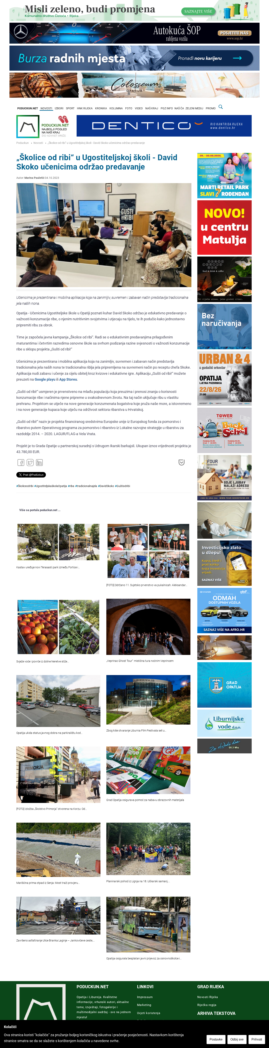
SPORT (70, 108)
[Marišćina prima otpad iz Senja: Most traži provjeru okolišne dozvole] (58, 850)
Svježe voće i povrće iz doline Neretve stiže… (42, 661)
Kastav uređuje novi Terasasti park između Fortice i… (48, 567)
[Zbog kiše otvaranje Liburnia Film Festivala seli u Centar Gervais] (148, 700)
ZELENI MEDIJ (194, 108)
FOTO (128, 108)
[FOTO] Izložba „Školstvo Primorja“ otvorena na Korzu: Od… (51, 809)
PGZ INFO (167, 108)
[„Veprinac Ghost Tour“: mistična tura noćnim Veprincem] (148, 627)
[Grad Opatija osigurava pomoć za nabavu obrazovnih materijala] (148, 770)
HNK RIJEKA (85, 108)
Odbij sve (237, 1039)
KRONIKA (101, 108)
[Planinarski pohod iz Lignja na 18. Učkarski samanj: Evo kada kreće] (148, 849)
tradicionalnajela (87, 486)
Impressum (145, 997)
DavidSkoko (107, 486)
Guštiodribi (123, 486)
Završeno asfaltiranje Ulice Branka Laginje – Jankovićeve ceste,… (55, 940)
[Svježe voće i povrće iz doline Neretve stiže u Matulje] (58, 627)
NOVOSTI (46, 108)
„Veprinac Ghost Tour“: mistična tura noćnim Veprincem (139, 661)
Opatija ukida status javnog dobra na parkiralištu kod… (49, 733)
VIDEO (139, 108)
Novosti (38, 143)
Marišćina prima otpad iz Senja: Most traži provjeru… (48, 883)
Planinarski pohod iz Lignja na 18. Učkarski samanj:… (138, 881)
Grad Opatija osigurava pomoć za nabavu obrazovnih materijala (145, 800)
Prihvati (256, 1039)
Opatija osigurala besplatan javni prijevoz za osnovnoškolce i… (144, 958)
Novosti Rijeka (207, 997)
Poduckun (22, 143)
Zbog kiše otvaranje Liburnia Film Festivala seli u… (136, 730)
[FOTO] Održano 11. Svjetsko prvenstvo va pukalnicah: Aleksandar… (146, 585)
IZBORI (59, 108)
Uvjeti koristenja (148, 1013)
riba (72, 486)
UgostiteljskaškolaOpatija (51, 486)
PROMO (211, 108)
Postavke (216, 1039)
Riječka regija (206, 1005)
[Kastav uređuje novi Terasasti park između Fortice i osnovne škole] (58, 542)
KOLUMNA (116, 108)
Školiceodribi (25, 486)
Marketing (144, 1005)
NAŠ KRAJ (151, 108)
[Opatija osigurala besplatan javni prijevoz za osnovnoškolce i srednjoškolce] (148, 924)
